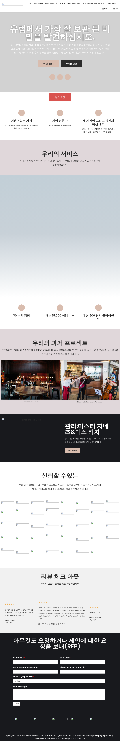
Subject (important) (23, 676)
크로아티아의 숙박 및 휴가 (93, 3)
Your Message (20, 686)
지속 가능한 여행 (74, 3)
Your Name (19, 657)
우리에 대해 (38, 3)
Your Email (65, 657)
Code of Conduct (77, 738)
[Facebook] (60, 77)
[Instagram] (52, 77)
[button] (48, 63)
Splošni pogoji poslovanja (102, 735)
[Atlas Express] (13, 6)
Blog (62, 3)
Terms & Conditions (82, 735)
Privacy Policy (41, 738)
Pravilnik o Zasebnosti (58, 738)
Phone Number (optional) (72, 667)
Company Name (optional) (26, 667)
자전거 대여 (111, 3)
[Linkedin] (68, 77)
